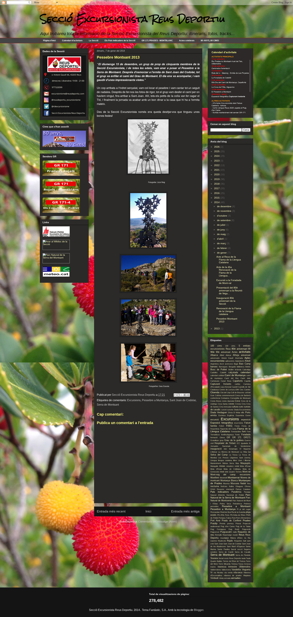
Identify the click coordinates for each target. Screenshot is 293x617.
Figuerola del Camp (228, 429)
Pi (237, 509)
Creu (244, 404)
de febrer (222, 248)
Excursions (134, 400)
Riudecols (222, 541)
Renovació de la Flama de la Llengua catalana (228, 311)
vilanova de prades (233, 575)
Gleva (222, 437)
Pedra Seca (225, 504)
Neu (248, 483)
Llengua (213, 460)
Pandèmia (236, 492)
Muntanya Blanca (229, 480)
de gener (222, 252)
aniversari (245, 355)
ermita (213, 415)
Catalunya (214, 390)
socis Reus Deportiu (232, 558)
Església (230, 415)
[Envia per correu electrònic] (175, 395)
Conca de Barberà (242, 395)
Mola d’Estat (216, 469)
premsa (230, 523)
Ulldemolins (244, 567)
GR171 (247, 437)
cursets (230, 410)
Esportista (240, 415)
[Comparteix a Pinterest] (188, 395)
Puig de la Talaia (243, 526)
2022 (217, 165)
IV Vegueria (245, 449)
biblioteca (240, 367)
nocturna (214, 486)
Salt (244, 541)
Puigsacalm (226, 532)
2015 (217, 197)
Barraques (223, 367)
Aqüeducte (239, 361)
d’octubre (222, 215)
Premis (222, 523)
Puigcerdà (246, 529)
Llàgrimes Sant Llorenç (240, 458)
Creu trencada (225, 407)
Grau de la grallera (233, 440)
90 (249, 349)
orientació (230, 489)
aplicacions (230, 361)
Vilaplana (246, 575)
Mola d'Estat (245, 466)
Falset (247, 423)
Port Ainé (215, 520)
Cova (237, 401)
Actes (235, 352)
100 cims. (230, 346)
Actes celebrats (186, 40)
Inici (148, 511)
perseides (214, 506)
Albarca (214, 355)
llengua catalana (225, 460)
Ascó (222, 364)
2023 (217, 160)
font (244, 431)
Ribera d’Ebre (236, 538)
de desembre (224, 206)
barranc (214, 367)
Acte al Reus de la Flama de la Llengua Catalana (228, 259)
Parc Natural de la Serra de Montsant (230, 496)
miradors (230, 466)
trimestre (232, 567)
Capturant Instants (220, 384)
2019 (217, 179)
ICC (238, 443)
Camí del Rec (231, 378)
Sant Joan (218, 544)
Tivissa (242, 561)
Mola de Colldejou (232, 469)
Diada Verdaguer (218, 412)
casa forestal (225, 387)
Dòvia (230, 413)
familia (213, 426)
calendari (245, 372)
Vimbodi (214, 578)
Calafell (223, 372)
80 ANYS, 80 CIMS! (210, 40)
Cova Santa (223, 404)
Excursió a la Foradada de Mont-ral (228, 281)
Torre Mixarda (224, 564)
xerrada (227, 578)
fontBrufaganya (227, 435)
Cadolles (214, 372)
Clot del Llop (225, 392)
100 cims (216, 346)
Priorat (238, 523)
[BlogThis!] (178, 395)
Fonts (237, 435)
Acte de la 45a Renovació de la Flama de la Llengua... (226, 271)
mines (222, 466)
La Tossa (233, 455)
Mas (237, 463)
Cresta (238, 404)
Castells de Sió (244, 387)
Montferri (214, 477)
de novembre (224, 211)
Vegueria (246, 569)
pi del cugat (245, 509)
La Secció (93, 40)
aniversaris (215, 358)
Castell (234, 387)
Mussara (235, 483)
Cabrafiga (246, 370)
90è (212, 352)
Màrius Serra (228, 463)
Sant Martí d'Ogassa (236, 546)
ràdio (235, 532)
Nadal (243, 483)
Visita (221, 578)
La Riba (243, 452)
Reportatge (227, 535)
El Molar (236, 413)
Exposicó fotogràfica (221, 422)
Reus (241, 534)
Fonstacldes (236, 432)
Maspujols (245, 463)
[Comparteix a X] (181, 395)
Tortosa (234, 564)
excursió (214, 419)
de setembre (224, 220)
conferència (215, 398)
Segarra (247, 549)
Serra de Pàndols (243, 555)
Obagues (239, 486)
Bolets (247, 367)
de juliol (221, 224)
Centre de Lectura (227, 390)
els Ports (245, 412)
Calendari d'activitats (72, 40)
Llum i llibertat (244, 460)
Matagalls (214, 466)
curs (241, 407)
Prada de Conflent (231, 520)
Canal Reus (226, 381)
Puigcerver (214, 532)
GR (228, 437)
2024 (217, 156)
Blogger (198, 610)
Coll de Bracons (237, 392)
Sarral (233, 549)
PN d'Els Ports (223, 515)
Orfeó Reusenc (217, 489)
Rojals (230, 541)
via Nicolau (218, 573)
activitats (244, 351)
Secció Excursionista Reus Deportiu (132, 19)
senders (213, 552)
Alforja (236, 355)
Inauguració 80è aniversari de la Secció (225, 301)
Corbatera (225, 398)
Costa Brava (215, 401)
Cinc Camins (245, 390)
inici (225, 449)
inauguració (216, 449)
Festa (237, 426)
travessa (222, 567)
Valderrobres (215, 570)
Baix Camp (244, 364)
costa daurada (228, 401)
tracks (213, 567)
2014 (217, 202)
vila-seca (237, 572)
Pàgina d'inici (49, 40)
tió (238, 561)
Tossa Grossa (244, 564)
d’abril (220, 238)
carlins (237, 384)
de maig (221, 234)
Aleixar (228, 355)
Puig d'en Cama (228, 526)
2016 (217, 193)
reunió (235, 535)
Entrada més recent (111, 511)
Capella (247, 381)
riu (245, 538)
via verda (228, 573)
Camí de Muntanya (235, 375)
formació (214, 437)
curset (224, 410)
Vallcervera (226, 570)
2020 (217, 174)
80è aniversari (239, 348)
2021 (217, 170)
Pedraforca (237, 504)
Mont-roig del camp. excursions (230, 474)
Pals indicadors (219, 491)
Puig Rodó (234, 529)
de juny (221, 229)
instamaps (233, 449)
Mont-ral (246, 472)
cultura (235, 407)
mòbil (237, 466)
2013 (217, 328)
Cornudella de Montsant (240, 398)
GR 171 (236, 437)
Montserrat (234, 477)
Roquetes (238, 541)
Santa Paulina (223, 549)
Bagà (236, 364)
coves (231, 404)
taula (244, 558)
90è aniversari (223, 352)
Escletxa (222, 415)
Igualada (244, 443)
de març (222, 243)
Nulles (231, 486)
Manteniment (215, 463)
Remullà (218, 535)
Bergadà (232, 367)
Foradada (245, 434)
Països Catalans (243, 489)
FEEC (229, 425)
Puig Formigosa (218, 529)
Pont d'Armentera (243, 518)
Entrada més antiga (185, 511)
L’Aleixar (213, 452)
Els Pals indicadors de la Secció (120, 40)
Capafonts (238, 381)
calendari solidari (217, 375)
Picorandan (215, 512)
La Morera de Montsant (228, 452)
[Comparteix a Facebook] (185, 395)
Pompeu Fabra (225, 518)
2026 (217, 146)
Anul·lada (239, 358)
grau (221, 440)
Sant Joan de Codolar (183, 400)
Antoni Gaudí (227, 358)
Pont (234, 518)
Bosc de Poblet (218, 369)
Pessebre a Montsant (236, 506)
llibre (235, 460)
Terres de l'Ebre (229, 561)
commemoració (228, 395)
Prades (246, 520)
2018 (217, 183)
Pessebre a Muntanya (155, 400)
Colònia (218, 395)
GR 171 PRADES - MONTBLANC (157, 40)
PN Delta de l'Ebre (238, 515)
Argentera (214, 364)
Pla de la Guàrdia (238, 512)
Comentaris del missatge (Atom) (157, 521)
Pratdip (213, 523)
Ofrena (247, 486)
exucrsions (238, 423)
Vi (211, 572)
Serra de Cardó (226, 552)
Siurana (214, 558)
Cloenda (214, 392)
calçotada (233, 372)
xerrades (235, 578)
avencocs (229, 364)
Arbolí (247, 361)
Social (221, 558)
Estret (248, 415)
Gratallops (214, 440)
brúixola (238, 370)
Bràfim (231, 370)
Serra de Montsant (108, 404)
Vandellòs (236, 569)
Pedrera (247, 504)
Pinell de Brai (225, 512)
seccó (239, 549)
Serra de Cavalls (242, 552)
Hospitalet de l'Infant (225, 443)
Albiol (222, 355)
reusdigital (224, 538)
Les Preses (223, 458)
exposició (245, 419)
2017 (217, 188)
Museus (226, 483)
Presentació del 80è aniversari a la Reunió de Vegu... (229, 290)
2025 (217, 151)
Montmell (223, 478)
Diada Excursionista (242, 410)
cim (237, 389)
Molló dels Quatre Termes (231, 472)
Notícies (224, 486)
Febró (221, 426)
